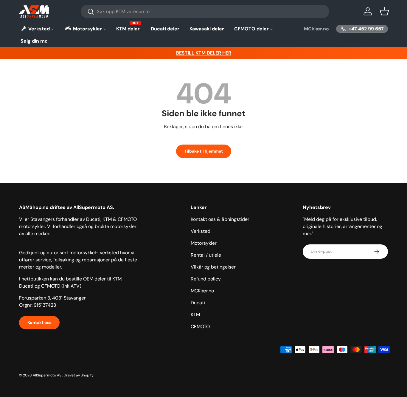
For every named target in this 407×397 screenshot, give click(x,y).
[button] (384, 11)
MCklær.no (316, 29)
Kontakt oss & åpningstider (220, 219)
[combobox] (205, 11)
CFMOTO (200, 326)
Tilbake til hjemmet (203, 151)
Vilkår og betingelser (213, 267)
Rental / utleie (206, 255)
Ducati (198, 303)
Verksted (200, 231)
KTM (195, 314)
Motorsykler (204, 243)
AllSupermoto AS (47, 375)
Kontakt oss (39, 322)
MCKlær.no (202, 291)
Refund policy (206, 279)
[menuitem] (37, 29)
